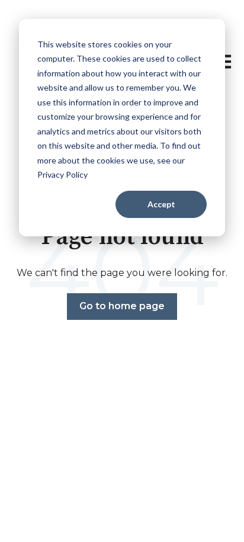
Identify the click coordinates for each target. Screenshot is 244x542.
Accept (161, 204)
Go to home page (122, 306)
